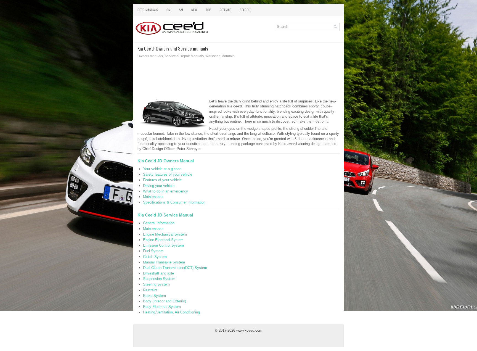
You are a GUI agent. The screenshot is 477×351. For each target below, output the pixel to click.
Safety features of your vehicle (167, 174)
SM (181, 9)
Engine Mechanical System (165, 234)
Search (245, 9)
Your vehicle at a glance (162, 169)
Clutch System (155, 257)
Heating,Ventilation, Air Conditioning (171, 312)
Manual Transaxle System (164, 262)
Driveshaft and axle (158, 273)
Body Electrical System (162, 307)
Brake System (154, 296)
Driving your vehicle (158, 186)
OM (168, 9)
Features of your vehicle (162, 180)
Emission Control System (163, 245)
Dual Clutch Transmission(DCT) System (175, 268)
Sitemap (225, 9)
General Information (158, 223)
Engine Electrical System (163, 240)
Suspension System (159, 279)
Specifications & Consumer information (174, 202)
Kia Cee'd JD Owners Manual (165, 161)
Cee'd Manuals (147, 9)
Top (208, 9)
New (194, 9)
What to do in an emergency (165, 191)
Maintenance (153, 197)
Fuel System (153, 251)
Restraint (150, 290)
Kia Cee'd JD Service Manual (165, 215)
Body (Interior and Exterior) (164, 301)
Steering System (156, 284)
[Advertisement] (238, 80)
